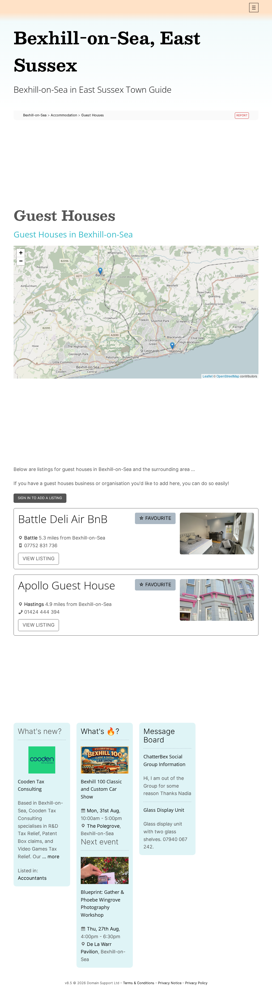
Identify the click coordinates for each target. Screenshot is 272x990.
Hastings (34, 604)
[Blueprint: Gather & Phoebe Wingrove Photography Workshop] (105, 870)
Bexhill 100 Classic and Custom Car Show (101, 789)
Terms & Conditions (138, 983)
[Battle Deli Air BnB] (217, 533)
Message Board (159, 735)
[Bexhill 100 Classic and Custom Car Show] (105, 759)
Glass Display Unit (163, 810)
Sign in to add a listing (40, 498)
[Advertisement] (136, 163)
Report (242, 115)
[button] (253, 7)
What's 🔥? (100, 731)
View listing (38, 558)
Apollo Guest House (66, 585)
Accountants (32, 878)
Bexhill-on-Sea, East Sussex (107, 51)
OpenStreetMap (227, 376)
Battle (30, 538)
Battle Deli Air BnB (63, 518)
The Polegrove (103, 826)
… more (50, 856)
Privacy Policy (196, 983)
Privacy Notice (169, 983)
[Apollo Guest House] (217, 600)
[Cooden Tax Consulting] (42, 759)
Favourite (155, 518)
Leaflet (207, 376)
